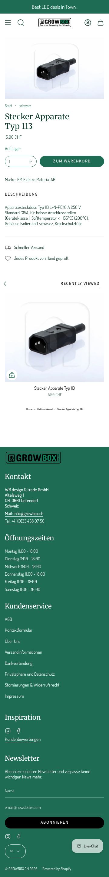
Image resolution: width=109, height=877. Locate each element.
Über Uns (12, 641)
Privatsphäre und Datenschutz (30, 674)
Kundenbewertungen (23, 739)
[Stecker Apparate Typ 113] (54, 337)
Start (8, 105)
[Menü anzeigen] (7, 23)
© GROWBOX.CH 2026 (21, 868)
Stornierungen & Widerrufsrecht (32, 684)
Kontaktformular (18, 630)
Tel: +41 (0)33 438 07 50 (25, 520)
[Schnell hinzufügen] (11, 374)
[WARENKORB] (100, 23)
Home (29, 409)
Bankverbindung (18, 663)
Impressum (14, 696)
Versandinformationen (23, 652)
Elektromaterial (45, 409)
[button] (21, 23)
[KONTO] (87, 23)
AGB (8, 619)
